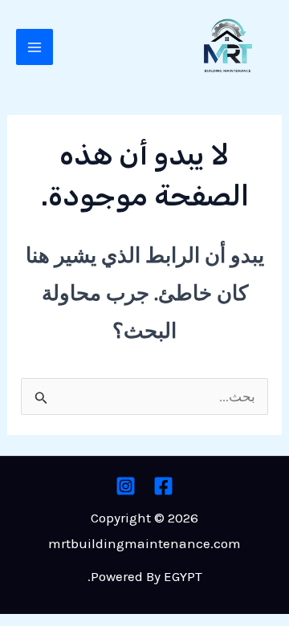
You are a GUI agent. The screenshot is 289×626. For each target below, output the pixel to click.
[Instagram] (126, 486)
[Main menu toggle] (34, 47)
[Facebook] (163, 486)
